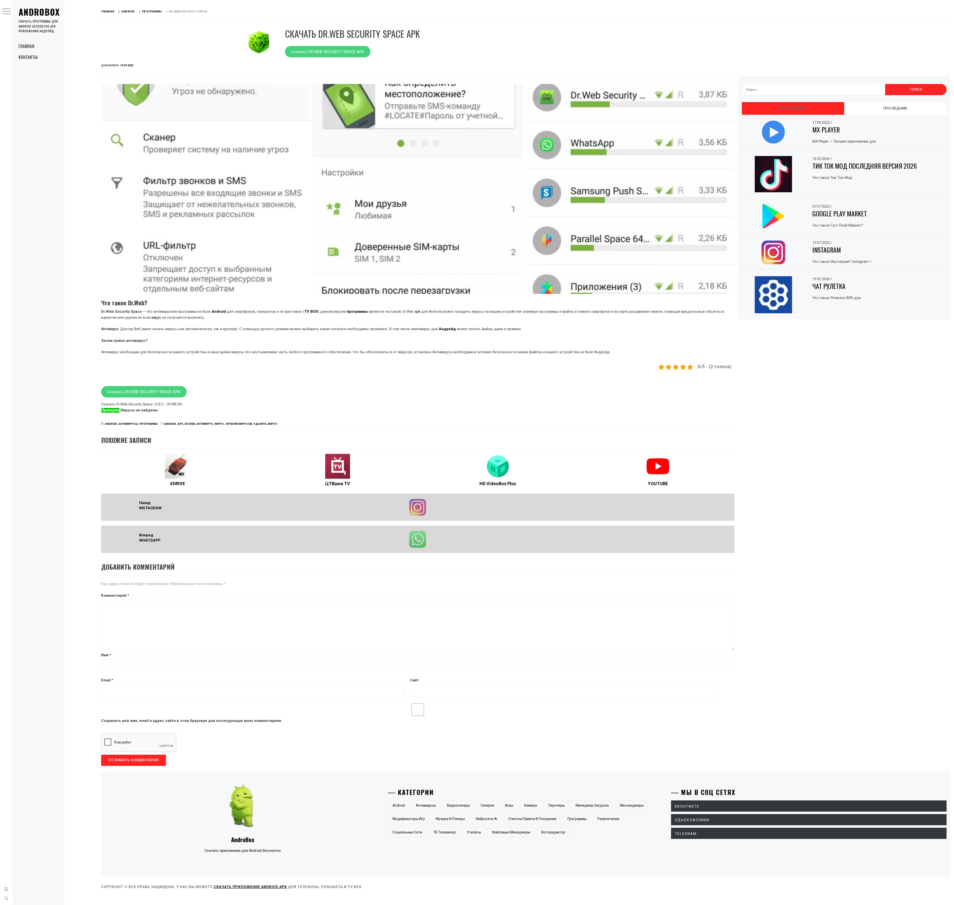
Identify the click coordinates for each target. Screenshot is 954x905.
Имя (106, 655)
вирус (156, 317)
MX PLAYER (826, 129)
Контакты (28, 57)
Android (111, 424)
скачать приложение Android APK (250, 887)
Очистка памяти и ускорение (532, 819)
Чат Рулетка (828, 286)
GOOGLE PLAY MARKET (839, 213)
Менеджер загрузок (592, 805)
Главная (27, 46)
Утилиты (474, 832)
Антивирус (110, 329)
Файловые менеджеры (511, 832)
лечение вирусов (239, 424)
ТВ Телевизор (444, 832)
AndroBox (39, 11)
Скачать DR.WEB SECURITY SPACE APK (327, 51)
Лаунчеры (556, 805)
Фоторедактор (553, 832)
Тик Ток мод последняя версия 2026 (864, 166)
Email (107, 680)
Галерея (487, 805)
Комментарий (115, 595)
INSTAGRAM (826, 250)
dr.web (190, 424)
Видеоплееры (458, 805)
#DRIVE (177, 483)
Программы (148, 424)
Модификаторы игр (409, 819)
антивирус (204, 424)
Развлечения (608, 819)
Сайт (414, 680)
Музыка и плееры (450, 819)
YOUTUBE (658, 483)
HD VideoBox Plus (497, 483)
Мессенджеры (632, 805)
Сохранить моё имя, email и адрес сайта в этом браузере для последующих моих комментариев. (191, 720)
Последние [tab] (895, 108)
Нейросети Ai (486, 819)
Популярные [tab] (793, 108)
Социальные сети (407, 832)
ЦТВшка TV (337, 483)
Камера (530, 805)
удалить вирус (265, 424)
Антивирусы (128, 424)
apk (417, 311)
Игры (509, 805)
